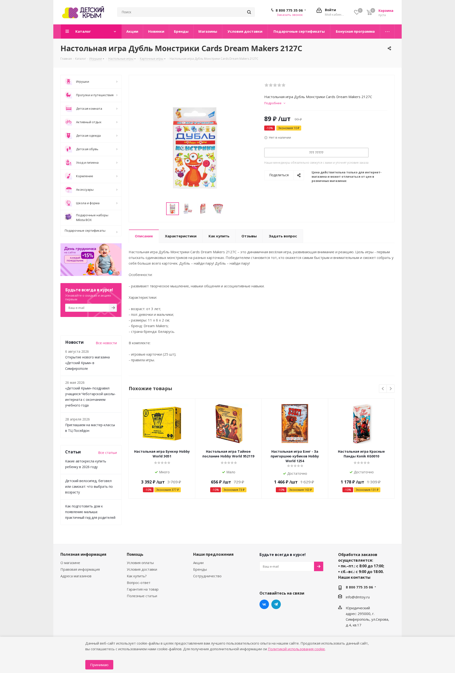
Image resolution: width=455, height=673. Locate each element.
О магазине (70, 562)
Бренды (200, 569)
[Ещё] (387, 31)
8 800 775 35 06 (289, 10)
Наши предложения (213, 554)
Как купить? (137, 576)
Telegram (276, 604)
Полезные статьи (142, 595)
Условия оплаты (140, 562)
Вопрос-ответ (138, 582)
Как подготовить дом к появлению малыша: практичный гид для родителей (90, 512)
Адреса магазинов (75, 576)
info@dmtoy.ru (358, 597)
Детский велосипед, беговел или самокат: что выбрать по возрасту (89, 486)
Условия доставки (142, 569)
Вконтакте (264, 604)
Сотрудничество (207, 576)
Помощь (135, 554)
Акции (198, 562)
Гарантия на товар (143, 589)
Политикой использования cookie (296, 648)
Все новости (106, 342)
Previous (383, 389)
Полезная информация (83, 554)
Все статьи (107, 452)
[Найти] (249, 12)
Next (391, 389)
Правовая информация (80, 569)
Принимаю (99, 664)
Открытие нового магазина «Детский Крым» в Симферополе (87, 363)
